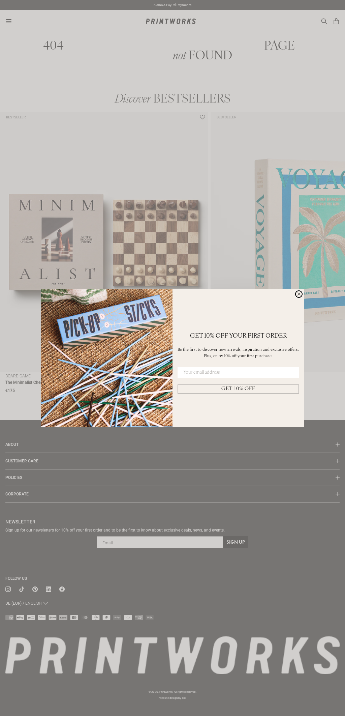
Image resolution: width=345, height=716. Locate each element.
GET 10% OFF (238, 389)
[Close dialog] (298, 294)
